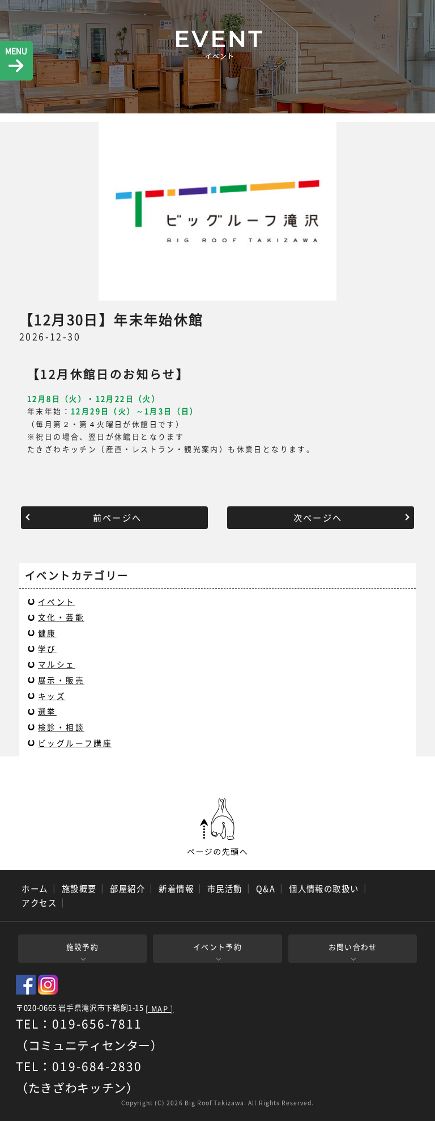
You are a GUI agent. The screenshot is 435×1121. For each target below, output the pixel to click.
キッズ (52, 695)
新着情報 (176, 888)
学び (47, 648)
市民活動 (224, 888)
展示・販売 (61, 680)
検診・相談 (61, 727)
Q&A (265, 888)
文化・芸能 (61, 617)
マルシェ (56, 664)
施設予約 (82, 946)
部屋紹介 (127, 888)
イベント (56, 601)
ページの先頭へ (217, 827)
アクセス (39, 902)
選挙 (47, 711)
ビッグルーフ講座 (75, 742)
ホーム (35, 888)
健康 (47, 632)
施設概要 (79, 888)
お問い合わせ (353, 946)
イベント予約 (217, 946)
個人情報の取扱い (324, 888)
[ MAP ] (159, 1009)
